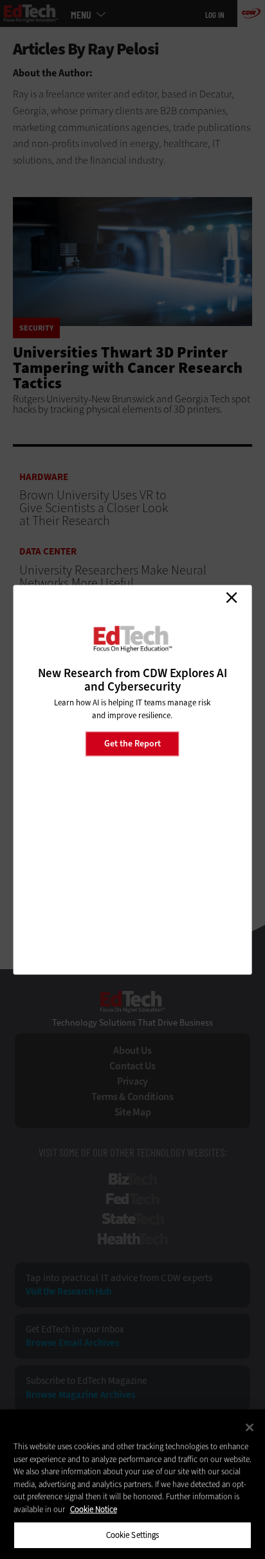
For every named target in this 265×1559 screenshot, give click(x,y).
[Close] (249, 1427)
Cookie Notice (93, 1509)
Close (231, 597)
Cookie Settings (133, 1534)
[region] (132, 1484)
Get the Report (132, 743)
